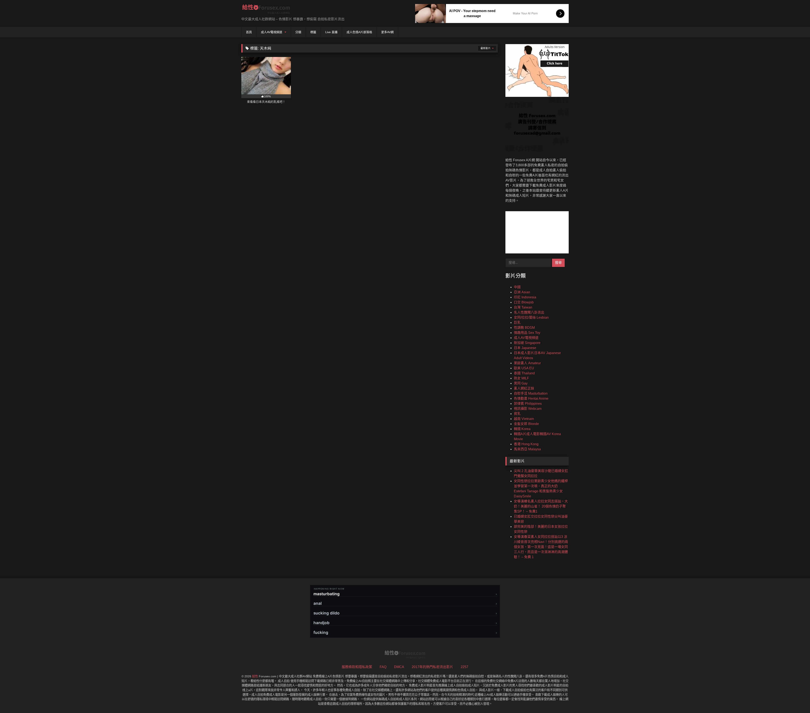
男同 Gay (521, 383)
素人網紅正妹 (524, 388)
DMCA (399, 667)
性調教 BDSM (524, 327)
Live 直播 (331, 32)
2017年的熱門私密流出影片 (432, 667)
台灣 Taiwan (523, 307)
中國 (517, 287)
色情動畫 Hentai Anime (531, 398)
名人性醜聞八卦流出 (529, 312)
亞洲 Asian (522, 292)
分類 (298, 32)
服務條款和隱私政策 (357, 667)
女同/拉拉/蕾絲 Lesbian (531, 317)
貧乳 (517, 413)
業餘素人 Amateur (527, 363)
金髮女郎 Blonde (526, 424)
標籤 (313, 32)
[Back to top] (797, 700)
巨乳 (517, 322)
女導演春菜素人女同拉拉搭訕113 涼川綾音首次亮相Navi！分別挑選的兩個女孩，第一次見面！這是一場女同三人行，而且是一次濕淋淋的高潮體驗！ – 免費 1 (541, 547)
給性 (255, 676)
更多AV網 (387, 32)
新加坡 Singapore (527, 343)
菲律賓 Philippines (528, 403)
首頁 (249, 32)
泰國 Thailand (524, 373)
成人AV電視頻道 (271, 32)
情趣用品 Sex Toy (527, 332)
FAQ (383, 667)
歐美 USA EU (524, 368)
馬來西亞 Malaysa (527, 449)
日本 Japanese (525, 348)
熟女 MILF (521, 378)
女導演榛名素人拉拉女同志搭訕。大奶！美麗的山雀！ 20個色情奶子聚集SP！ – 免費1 (541, 506)
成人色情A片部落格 (359, 32)
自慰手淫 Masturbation (531, 393)
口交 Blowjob (524, 302)
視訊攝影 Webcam (527, 408)
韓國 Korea (522, 429)
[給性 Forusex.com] (266, 10)
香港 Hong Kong (526, 444)
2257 (464, 667)
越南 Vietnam (524, 419)
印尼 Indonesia (525, 297)
